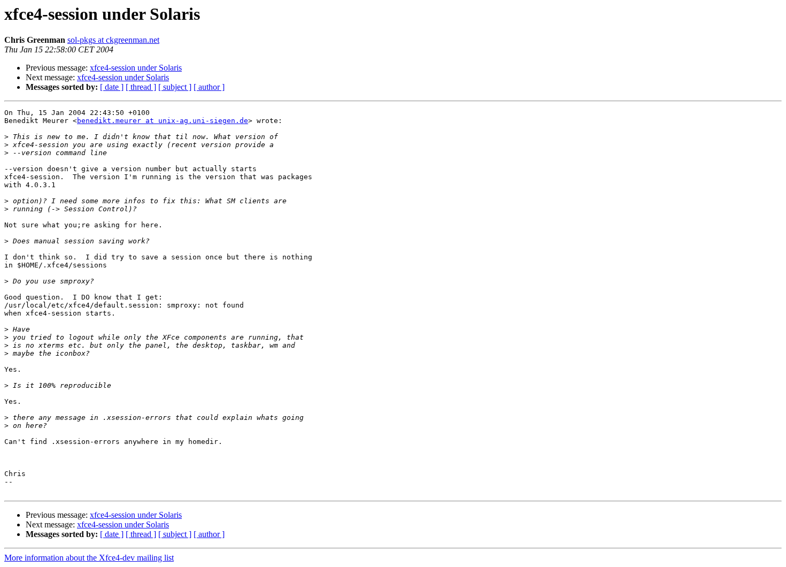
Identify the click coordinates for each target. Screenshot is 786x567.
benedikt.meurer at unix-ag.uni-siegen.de (162, 121)
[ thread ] (141, 86)
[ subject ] (174, 86)
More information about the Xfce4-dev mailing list (89, 557)
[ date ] (112, 86)
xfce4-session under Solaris (136, 67)
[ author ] (209, 86)
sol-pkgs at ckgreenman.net (113, 39)
